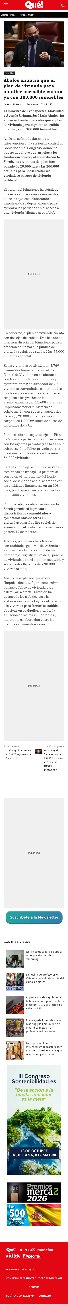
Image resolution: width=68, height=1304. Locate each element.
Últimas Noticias (9, 15)
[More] (52, 783)
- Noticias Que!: (26, 15)
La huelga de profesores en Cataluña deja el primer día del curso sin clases (45, 978)
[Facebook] (18, 783)
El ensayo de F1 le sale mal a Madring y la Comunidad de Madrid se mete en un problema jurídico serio (43, 1026)
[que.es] (34, 5)
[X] (27, 783)
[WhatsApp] (43, 783)
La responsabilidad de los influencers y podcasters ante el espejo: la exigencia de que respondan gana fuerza (44, 1048)
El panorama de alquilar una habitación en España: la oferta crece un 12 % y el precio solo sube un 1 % (45, 1003)
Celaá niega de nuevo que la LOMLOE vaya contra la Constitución (18, 754)
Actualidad (9, 73)
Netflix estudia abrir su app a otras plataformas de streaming (44, 955)
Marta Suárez (13, 104)
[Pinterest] (35, 783)
